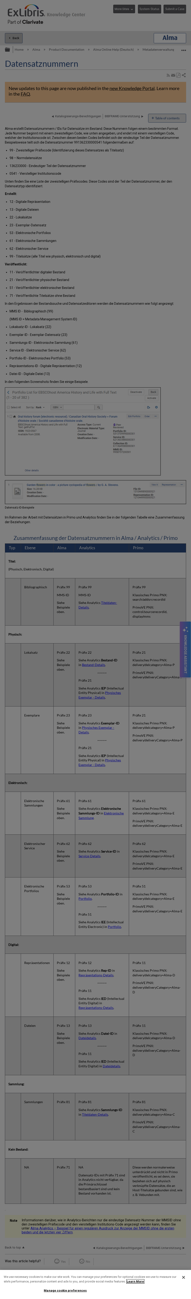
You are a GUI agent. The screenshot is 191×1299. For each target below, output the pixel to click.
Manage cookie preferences (65, 1290)
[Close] (183, 1277)
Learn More (135, 1281)
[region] (95, 1284)
